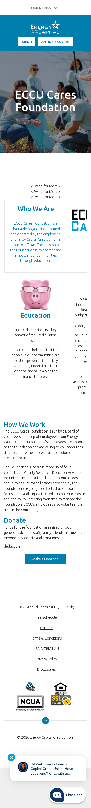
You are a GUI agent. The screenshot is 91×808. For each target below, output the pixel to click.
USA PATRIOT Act (46, 649)
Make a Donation (49, 559)
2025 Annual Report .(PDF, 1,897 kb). (46, 607)
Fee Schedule (46, 617)
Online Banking (55, 42)
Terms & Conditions (46, 638)
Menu (27, 42)
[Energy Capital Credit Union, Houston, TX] (45, 28)
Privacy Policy (46, 659)
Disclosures (46, 669)
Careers (46, 628)
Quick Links (41, 8)
